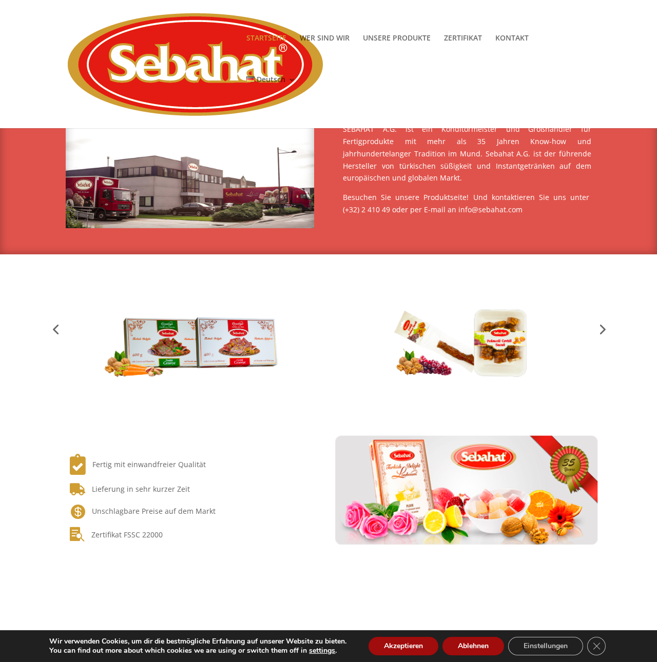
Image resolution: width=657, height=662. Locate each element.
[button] (55, 329)
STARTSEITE (266, 38)
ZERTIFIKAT (463, 38)
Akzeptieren (403, 646)
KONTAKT (512, 38)
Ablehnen (473, 646)
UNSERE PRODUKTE (397, 38)
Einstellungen (546, 646)
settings (322, 650)
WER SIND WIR (325, 38)
